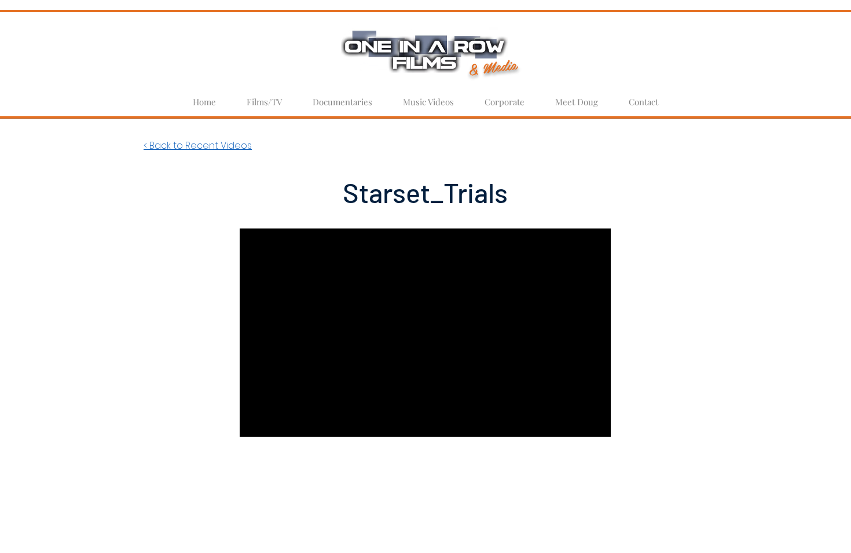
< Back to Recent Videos (198, 145)
